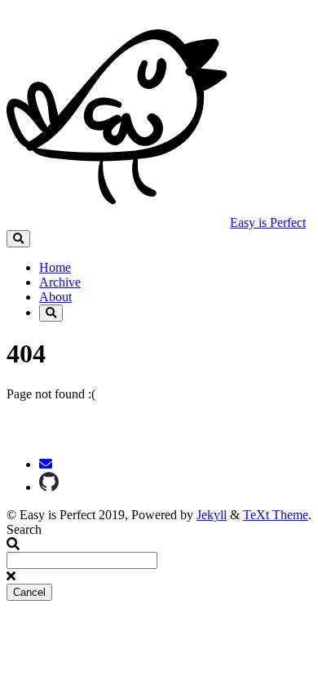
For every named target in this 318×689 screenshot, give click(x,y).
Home (55, 267)
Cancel (29, 592)
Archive (60, 282)
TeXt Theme (275, 515)
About (55, 297)
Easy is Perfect (268, 222)
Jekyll (212, 515)
